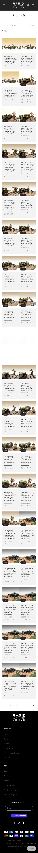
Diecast (7, 758)
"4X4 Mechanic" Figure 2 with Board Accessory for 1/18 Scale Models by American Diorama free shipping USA (10, 167)
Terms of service (19, 843)
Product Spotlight (11, 790)
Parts (6, 739)
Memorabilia (8, 748)
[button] (4, 5)
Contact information (13, 846)
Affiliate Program (10, 795)
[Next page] (33, 705)
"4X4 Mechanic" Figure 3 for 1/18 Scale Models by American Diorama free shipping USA (27, 204)
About (6, 781)
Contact (7, 776)
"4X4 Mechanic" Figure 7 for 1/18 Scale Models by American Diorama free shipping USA (27, 423)
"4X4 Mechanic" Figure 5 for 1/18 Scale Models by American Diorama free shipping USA (27, 314)
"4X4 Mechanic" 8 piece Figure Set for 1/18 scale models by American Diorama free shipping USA (10, 60)
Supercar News (10, 785)
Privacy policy (27, 840)
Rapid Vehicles (16, 840)
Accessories (8, 744)
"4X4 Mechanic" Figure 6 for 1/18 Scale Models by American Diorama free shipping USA (9, 387)
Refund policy (8, 843)
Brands (6, 734)
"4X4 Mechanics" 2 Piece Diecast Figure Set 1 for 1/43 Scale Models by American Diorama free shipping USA (27, 534)
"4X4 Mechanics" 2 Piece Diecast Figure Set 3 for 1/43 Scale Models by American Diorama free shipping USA (27, 648)
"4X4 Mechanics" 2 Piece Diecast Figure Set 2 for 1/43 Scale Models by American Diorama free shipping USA (10, 610)
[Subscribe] (30, 808)
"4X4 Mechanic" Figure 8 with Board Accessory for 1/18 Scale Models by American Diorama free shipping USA (10, 496)
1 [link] (4, 705)
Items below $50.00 (11, 753)
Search (6, 771)
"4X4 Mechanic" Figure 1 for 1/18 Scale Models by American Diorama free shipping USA (27, 93)
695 (27, 705)
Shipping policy (31, 843)
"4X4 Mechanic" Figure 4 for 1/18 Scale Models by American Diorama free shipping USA (9, 278)
